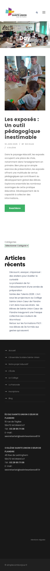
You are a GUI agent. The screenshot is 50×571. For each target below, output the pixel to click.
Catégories (10, 242)
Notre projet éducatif (18, 364)
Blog (11, 398)
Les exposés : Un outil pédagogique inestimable (22, 128)
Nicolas (29, 144)
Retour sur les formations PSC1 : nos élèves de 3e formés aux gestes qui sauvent (25, 327)
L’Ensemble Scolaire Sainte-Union (24, 357)
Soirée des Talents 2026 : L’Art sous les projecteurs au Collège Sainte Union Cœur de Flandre (25, 298)
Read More (15, 208)
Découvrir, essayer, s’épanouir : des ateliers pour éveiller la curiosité (25, 276)
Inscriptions (14, 391)
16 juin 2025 (11, 144)
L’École (12, 371)
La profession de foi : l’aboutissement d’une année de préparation (26, 287)
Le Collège (13, 378)
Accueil (12, 350)
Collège (11, 147)
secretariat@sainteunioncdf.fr (22, 436)
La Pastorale (14, 384)
